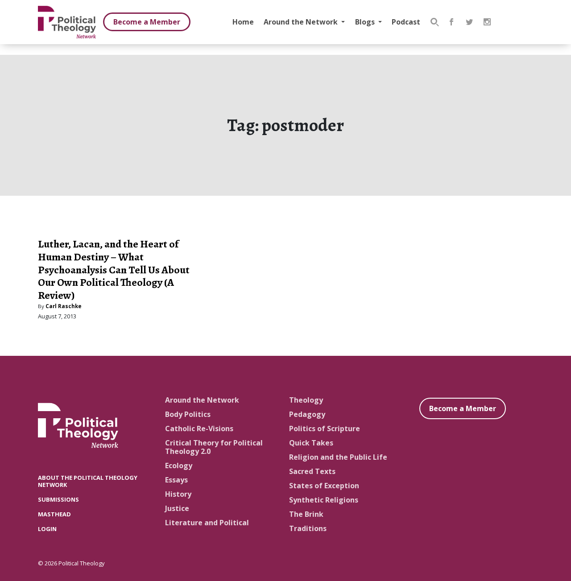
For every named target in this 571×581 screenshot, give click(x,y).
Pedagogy (307, 414)
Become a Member (146, 22)
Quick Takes (311, 443)
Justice (177, 508)
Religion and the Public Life (338, 457)
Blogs (366, 22)
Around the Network (301, 22)
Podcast (406, 22)
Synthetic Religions (323, 500)
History (178, 494)
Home (243, 22)
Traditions (308, 528)
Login (47, 529)
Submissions (58, 499)
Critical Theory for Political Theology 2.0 (214, 447)
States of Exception (324, 485)
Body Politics (188, 414)
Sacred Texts (312, 471)
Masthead (54, 514)
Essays (176, 480)
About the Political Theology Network (87, 481)
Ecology (178, 465)
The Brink (306, 514)
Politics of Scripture (324, 428)
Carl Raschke (64, 306)
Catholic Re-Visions (199, 428)
